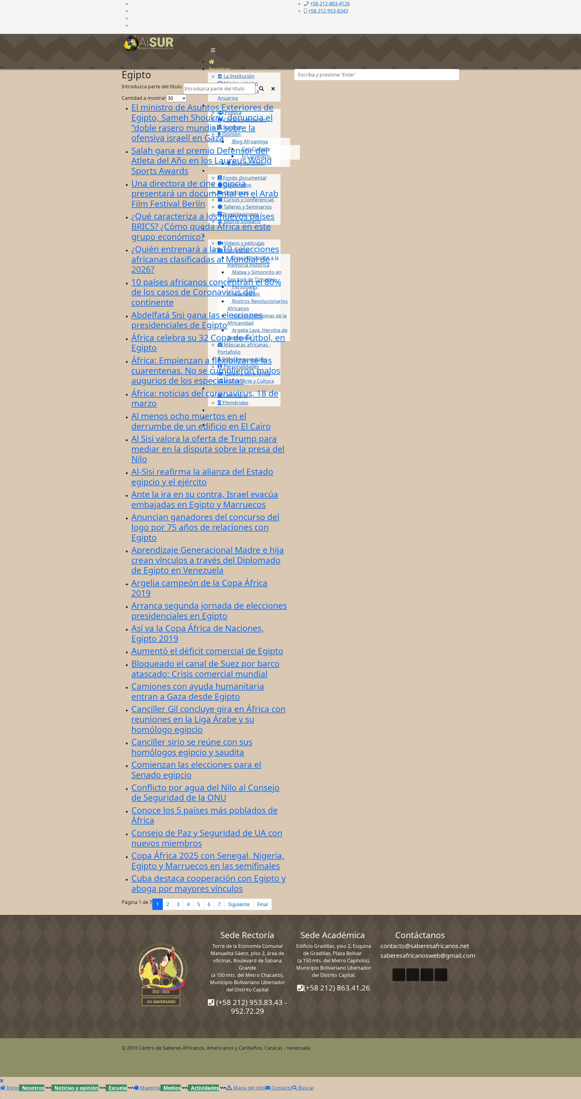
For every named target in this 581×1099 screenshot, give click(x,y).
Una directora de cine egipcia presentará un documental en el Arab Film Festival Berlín (204, 193)
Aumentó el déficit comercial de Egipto (207, 650)
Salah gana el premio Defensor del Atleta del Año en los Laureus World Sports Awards (201, 160)
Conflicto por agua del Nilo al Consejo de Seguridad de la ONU (205, 792)
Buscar (305, 1087)
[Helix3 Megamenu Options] (211, 50)
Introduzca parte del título (152, 86)
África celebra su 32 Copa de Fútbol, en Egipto (208, 342)
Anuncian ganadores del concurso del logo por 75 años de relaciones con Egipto (205, 527)
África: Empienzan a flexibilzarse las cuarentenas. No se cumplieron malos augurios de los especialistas (205, 370)
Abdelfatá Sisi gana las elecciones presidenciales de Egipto (197, 320)
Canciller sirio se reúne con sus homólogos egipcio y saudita (191, 747)
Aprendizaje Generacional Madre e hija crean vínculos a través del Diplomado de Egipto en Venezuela (207, 560)
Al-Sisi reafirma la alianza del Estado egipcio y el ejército (202, 476)
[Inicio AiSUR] (161, 974)
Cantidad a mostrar (144, 98)
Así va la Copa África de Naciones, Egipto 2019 (197, 633)
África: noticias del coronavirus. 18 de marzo (204, 398)
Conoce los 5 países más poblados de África (204, 815)
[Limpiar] (273, 88)
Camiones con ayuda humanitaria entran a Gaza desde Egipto (197, 691)
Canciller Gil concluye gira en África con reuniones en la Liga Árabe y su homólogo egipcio (208, 719)
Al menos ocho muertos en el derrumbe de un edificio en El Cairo (201, 421)
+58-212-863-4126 (330, 3)
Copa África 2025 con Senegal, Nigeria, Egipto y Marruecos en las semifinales (207, 860)
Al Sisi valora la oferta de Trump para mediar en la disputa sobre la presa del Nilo (207, 448)
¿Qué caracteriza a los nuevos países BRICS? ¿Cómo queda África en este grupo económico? (202, 226)
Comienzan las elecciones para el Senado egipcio (196, 769)
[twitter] (133, 11)
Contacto (281, 1087)
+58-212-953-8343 (328, 11)
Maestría (149, 1087)
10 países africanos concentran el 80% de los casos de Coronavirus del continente (206, 292)
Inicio (12, 1087)
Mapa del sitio (248, 1087)
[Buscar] (261, 88)
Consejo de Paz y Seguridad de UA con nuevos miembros (206, 838)
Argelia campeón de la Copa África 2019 (199, 588)
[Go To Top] (0, 1095)
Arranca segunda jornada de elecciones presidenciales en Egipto (209, 610)
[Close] (1, 1080)
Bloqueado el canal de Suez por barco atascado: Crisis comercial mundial (205, 668)
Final (262, 904)
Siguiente (239, 904)
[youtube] (133, 18)
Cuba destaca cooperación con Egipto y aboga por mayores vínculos (208, 883)
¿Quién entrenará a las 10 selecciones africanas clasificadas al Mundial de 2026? (205, 259)
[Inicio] (211, 61)
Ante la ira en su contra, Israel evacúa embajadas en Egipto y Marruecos (204, 499)
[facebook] (133, 3)
